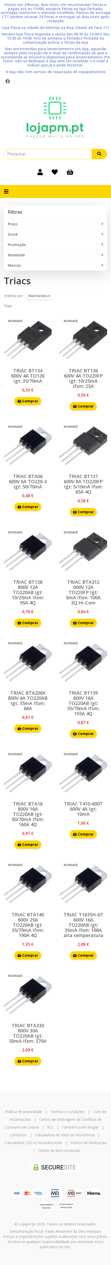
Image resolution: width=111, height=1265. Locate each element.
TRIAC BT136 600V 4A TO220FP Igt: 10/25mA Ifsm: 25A (83, 378)
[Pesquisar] (99, 154)
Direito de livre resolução (59, 1150)
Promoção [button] (17, 244)
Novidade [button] (16, 254)
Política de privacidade (23, 1111)
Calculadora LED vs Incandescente (33, 1142)
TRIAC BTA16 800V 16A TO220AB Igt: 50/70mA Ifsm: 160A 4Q (28, 814)
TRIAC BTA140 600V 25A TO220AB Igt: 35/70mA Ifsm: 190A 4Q (28, 924)
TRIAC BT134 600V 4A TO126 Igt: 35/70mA (27, 375)
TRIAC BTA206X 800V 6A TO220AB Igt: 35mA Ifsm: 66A (27, 700)
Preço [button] (13, 223)
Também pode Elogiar (80, 1127)
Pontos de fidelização (88, 1142)
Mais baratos (38, 296)
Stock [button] (13, 234)
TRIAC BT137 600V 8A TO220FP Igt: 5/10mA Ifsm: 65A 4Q (83, 484)
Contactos (18, 1134)
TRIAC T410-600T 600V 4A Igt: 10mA (83, 809)
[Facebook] (8, 81)
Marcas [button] (14, 265)
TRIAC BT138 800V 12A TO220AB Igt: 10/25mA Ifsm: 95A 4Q (28, 592)
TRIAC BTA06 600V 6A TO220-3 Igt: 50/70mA (28, 481)
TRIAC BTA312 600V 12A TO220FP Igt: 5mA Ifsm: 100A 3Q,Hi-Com (83, 592)
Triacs (17, 280)
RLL (50, 1127)
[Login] (40, 172)
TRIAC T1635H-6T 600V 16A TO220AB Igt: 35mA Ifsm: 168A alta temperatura (83, 924)
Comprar (29, 400)
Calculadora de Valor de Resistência (64, 1134)
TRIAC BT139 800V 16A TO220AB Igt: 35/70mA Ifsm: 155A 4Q (83, 703)
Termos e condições (67, 1111)
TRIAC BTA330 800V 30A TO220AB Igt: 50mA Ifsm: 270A (27, 1033)
